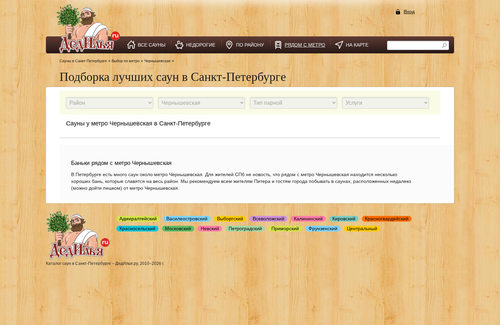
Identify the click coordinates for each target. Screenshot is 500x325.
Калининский (308, 218)
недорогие (200, 45)
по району (250, 45)
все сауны (151, 45)
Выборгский (230, 218)
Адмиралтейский (138, 218)
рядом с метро (305, 45)
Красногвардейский (387, 218)
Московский (178, 228)
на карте (357, 45)
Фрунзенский (323, 228)
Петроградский (245, 228)
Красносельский (137, 228)
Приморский (285, 228)
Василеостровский (186, 218)
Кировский (343, 218)
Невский (210, 228)
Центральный (362, 228)
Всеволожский (268, 218)
